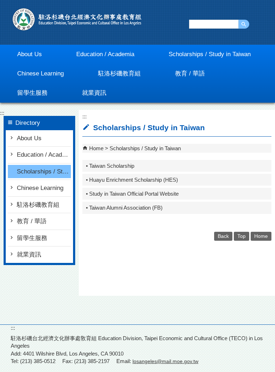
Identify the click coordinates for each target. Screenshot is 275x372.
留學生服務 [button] (32, 92)
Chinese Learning (40, 188)
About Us (29, 138)
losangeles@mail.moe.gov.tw (165, 361)
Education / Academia (44, 154)
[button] (243, 24)
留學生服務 (32, 238)
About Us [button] (29, 54)
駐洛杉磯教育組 (38, 204)
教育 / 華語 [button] (190, 73)
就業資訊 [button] (94, 92)
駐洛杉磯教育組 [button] (119, 73)
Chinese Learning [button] (40, 73)
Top (241, 236)
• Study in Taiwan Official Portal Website (132, 194)
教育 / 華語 (32, 221)
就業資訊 (29, 254)
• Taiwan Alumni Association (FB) (124, 208)
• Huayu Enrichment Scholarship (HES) (132, 180)
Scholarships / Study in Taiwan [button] (210, 54)
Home (96, 148)
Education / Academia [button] (105, 54)
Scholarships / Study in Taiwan (44, 171)
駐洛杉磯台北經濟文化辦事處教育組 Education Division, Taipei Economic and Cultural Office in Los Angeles (77, 19)
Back (223, 236)
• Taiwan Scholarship (110, 166)
